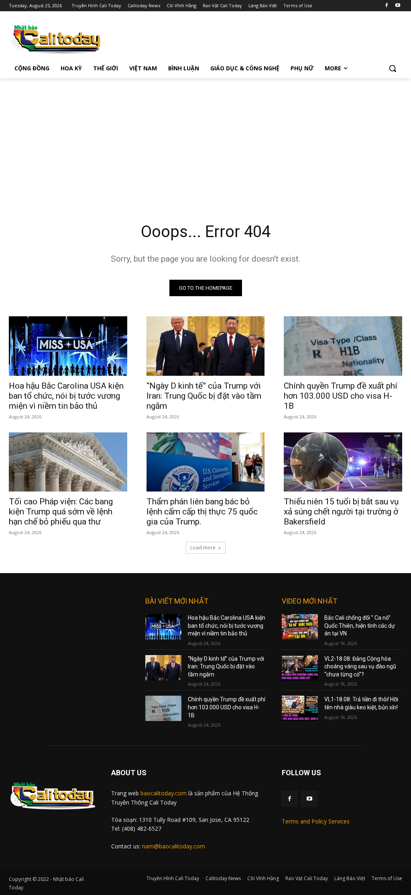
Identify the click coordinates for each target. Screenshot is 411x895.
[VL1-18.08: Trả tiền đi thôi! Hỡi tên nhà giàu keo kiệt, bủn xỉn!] (300, 708)
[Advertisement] (205, 138)
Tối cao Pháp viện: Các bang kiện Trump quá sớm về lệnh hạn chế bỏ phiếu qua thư (61, 511)
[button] (392, 68)
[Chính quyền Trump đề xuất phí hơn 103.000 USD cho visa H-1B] (343, 345)
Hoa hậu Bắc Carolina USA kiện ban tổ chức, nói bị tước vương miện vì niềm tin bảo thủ (66, 396)
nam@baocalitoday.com (173, 846)
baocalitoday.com (163, 793)
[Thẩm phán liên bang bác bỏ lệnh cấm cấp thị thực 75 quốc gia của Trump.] (205, 462)
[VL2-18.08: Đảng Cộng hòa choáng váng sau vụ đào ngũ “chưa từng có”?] (300, 667)
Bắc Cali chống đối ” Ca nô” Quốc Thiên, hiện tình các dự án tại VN (359, 625)
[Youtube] (397, 5)
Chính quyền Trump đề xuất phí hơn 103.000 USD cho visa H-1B (340, 396)
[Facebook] (386, 5)
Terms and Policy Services (316, 821)
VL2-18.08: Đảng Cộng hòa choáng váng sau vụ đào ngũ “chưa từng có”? (360, 666)
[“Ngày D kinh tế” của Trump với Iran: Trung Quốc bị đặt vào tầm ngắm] (205, 345)
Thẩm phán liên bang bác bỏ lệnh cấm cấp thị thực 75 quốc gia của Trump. (202, 511)
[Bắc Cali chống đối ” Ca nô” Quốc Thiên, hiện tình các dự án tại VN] (300, 626)
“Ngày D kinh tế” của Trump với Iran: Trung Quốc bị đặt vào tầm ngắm (203, 396)
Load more (203, 547)
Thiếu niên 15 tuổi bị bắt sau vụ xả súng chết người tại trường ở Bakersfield (341, 511)
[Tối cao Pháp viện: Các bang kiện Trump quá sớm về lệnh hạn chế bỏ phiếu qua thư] (68, 462)
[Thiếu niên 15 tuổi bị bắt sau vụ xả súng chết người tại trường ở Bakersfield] (343, 462)
